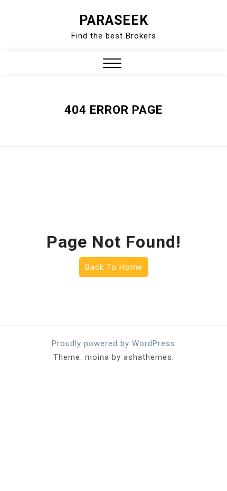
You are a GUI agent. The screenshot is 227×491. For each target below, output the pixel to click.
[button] (112, 64)
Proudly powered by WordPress (113, 343)
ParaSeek (113, 20)
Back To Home (114, 267)
